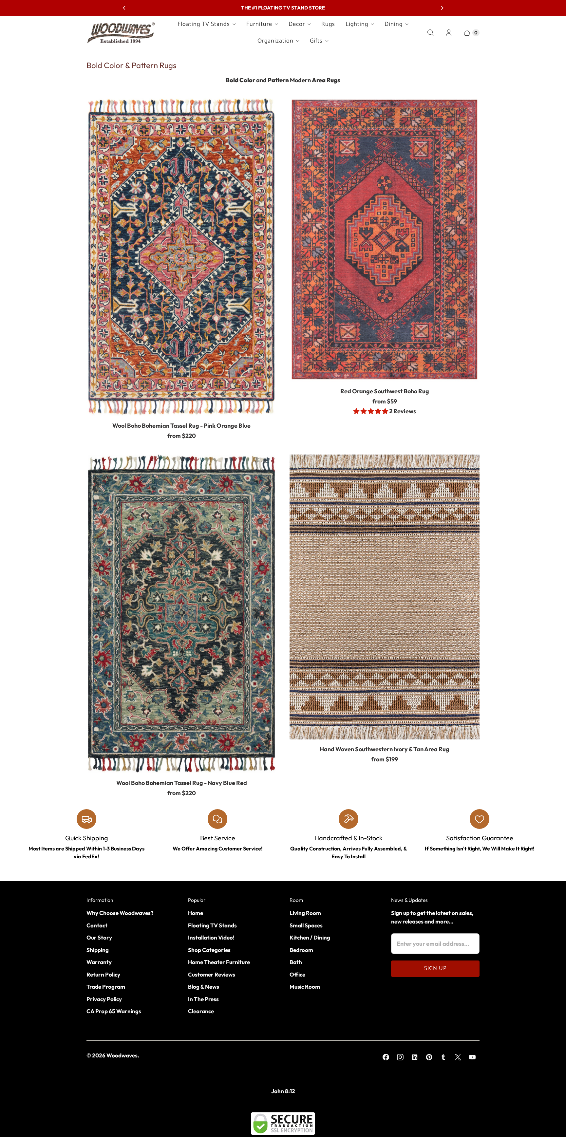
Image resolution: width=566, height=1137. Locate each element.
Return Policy (103, 974)
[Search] (430, 33)
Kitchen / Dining (310, 937)
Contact (96, 925)
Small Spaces (306, 925)
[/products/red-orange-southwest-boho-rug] (385, 240)
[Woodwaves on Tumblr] (443, 1057)
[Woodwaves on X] (458, 1057)
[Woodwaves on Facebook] (386, 1057)
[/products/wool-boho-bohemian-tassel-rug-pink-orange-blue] (181, 257)
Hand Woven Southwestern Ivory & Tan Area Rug (384, 749)
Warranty (99, 962)
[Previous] (124, 8)
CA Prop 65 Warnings (113, 1011)
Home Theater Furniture (219, 962)
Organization (275, 41)
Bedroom (301, 949)
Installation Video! (211, 937)
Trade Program (105, 986)
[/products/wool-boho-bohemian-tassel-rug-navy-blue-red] (181, 614)
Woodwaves (122, 1055)
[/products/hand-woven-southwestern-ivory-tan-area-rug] (385, 597)
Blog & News (203, 986)
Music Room (305, 986)
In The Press (203, 999)
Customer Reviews (211, 974)
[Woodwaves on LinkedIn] (414, 1057)
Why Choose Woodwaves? (119, 912)
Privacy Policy (104, 999)
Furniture (259, 24)
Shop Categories (209, 949)
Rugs (328, 24)
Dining (394, 24)
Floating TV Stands (204, 24)
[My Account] (449, 33)
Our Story (99, 937)
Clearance (201, 1011)
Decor (297, 24)
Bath (296, 962)
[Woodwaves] (120, 32)
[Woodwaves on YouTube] (472, 1057)
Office (297, 974)
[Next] (442, 8)
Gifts (316, 41)
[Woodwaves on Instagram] (400, 1057)
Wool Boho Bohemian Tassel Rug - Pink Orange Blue (181, 425)
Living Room (305, 912)
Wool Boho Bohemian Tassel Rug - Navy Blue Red (181, 783)
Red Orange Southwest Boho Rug (384, 391)
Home (195, 912)
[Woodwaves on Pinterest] (429, 1057)
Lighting (357, 24)
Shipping (97, 949)
